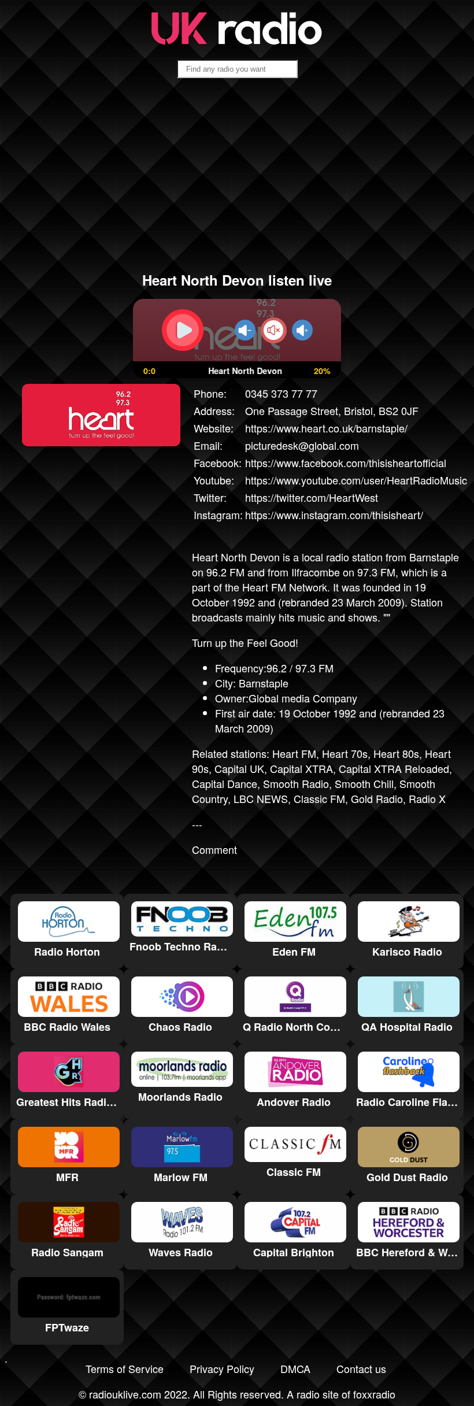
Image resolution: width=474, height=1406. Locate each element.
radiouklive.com (125, 1393)
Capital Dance (224, 783)
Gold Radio (377, 798)
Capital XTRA (301, 768)
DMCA (295, 1368)
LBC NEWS (261, 798)
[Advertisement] (237, 180)
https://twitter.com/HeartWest (311, 497)
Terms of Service (125, 1368)
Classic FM (319, 798)
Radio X (427, 798)
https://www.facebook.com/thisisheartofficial (345, 462)
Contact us (361, 1368)
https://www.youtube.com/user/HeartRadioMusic (356, 479)
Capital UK (239, 768)
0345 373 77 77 (281, 393)
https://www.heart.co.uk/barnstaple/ (326, 427)
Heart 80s (396, 753)
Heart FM (294, 753)
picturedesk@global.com (302, 445)
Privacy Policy (222, 1368)
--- (197, 823)
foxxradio (374, 1393)
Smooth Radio (296, 783)
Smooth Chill (364, 783)
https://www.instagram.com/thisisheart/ (334, 514)
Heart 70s (345, 753)
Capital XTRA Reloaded (394, 768)
